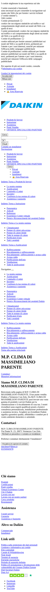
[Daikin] (22, 115)
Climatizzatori (13, 306)
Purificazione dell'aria (16, 338)
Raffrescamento (13, 328)
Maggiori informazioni (11, 376)
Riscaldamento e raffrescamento (21, 330)
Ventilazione (12, 340)
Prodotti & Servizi (14, 120)
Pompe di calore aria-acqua (18, 308)
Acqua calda (12, 335)
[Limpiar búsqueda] (3, 141)
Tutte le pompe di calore (17, 313)
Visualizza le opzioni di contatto (15, 444)
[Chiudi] (12, 270)
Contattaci (5, 374)
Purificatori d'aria (14, 316)
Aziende (10, 86)
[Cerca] (7, 141)
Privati (9, 84)
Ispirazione (11, 122)
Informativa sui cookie (12, 68)
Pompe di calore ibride (16, 311)
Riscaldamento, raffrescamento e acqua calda (26, 333)
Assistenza (11, 125)
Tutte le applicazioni (15, 343)
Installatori (11, 89)
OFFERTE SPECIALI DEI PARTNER (24, 130)
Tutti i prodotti (13, 318)
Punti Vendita (12, 127)
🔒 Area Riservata (15, 91)
